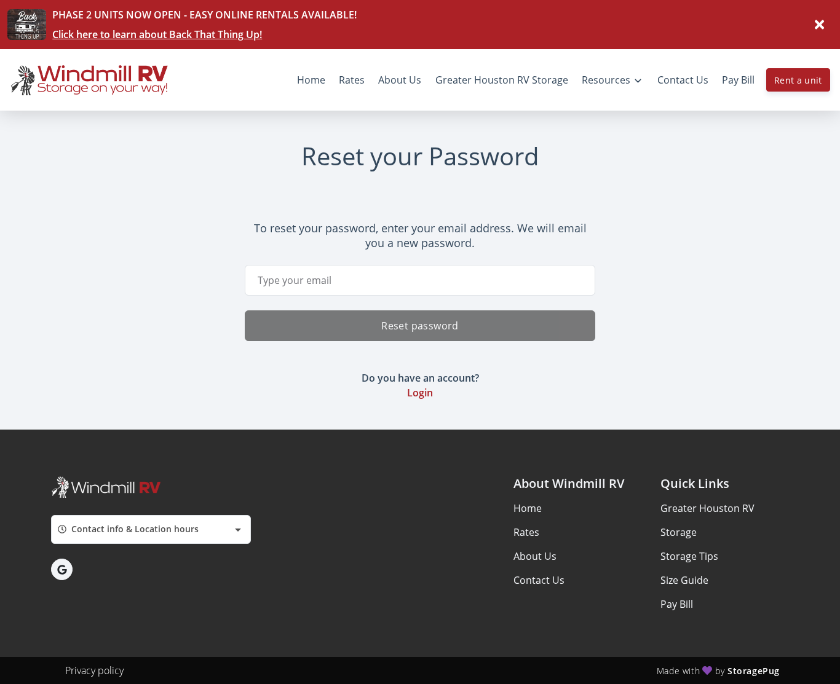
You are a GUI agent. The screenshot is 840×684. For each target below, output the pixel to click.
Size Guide (684, 580)
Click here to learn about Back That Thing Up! (157, 34)
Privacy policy (94, 670)
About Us (535, 556)
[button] (62, 569)
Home (527, 508)
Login (420, 392)
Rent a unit (798, 80)
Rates (526, 532)
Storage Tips (689, 556)
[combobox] (151, 529)
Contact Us (539, 580)
